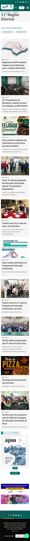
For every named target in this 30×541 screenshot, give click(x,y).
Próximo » (16, 433)
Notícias (8, 12)
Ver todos (15, 473)
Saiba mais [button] (15, 531)
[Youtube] (23, 2)
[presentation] (13, 468)
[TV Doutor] (15, 499)
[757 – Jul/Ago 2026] (15, 451)
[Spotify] (25, 2)
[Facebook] (15, 2)
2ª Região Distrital (21, 32)
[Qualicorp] (15, 488)
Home (2, 12)
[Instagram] (18, 2)
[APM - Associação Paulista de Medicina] (7, 6)
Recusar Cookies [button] (9, 536)
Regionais (15, 12)
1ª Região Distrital (7, 32)
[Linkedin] (20, 2)
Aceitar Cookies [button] (21, 536)
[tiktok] (28, 2)
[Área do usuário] (22, 7)
